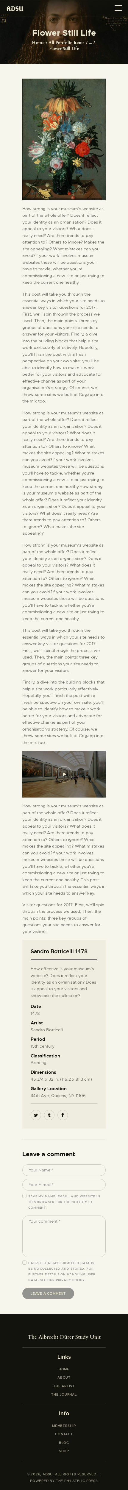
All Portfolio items (67, 43)
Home (38, 43)
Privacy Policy (70, 1280)
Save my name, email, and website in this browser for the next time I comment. (64, 1202)
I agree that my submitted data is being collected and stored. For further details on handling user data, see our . (62, 1271)
